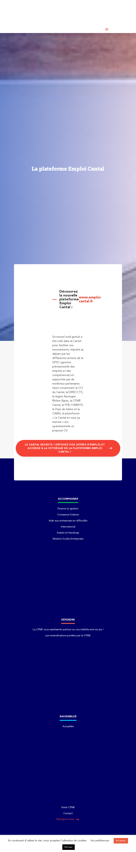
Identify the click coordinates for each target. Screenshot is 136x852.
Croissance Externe (68, 514)
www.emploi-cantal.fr (90, 299)
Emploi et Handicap (68, 533)
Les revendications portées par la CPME (68, 635)
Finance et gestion (68, 508)
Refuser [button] (68, 847)
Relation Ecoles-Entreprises (68, 539)
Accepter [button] (121, 841)
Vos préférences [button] (99, 840)
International (68, 527)
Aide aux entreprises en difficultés (68, 520)
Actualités (68, 726)
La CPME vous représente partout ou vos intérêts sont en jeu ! (68, 629)
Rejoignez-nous (68, 819)
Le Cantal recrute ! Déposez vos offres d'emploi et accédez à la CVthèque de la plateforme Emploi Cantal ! (65, 448)
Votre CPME (68, 807)
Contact (68, 813)
